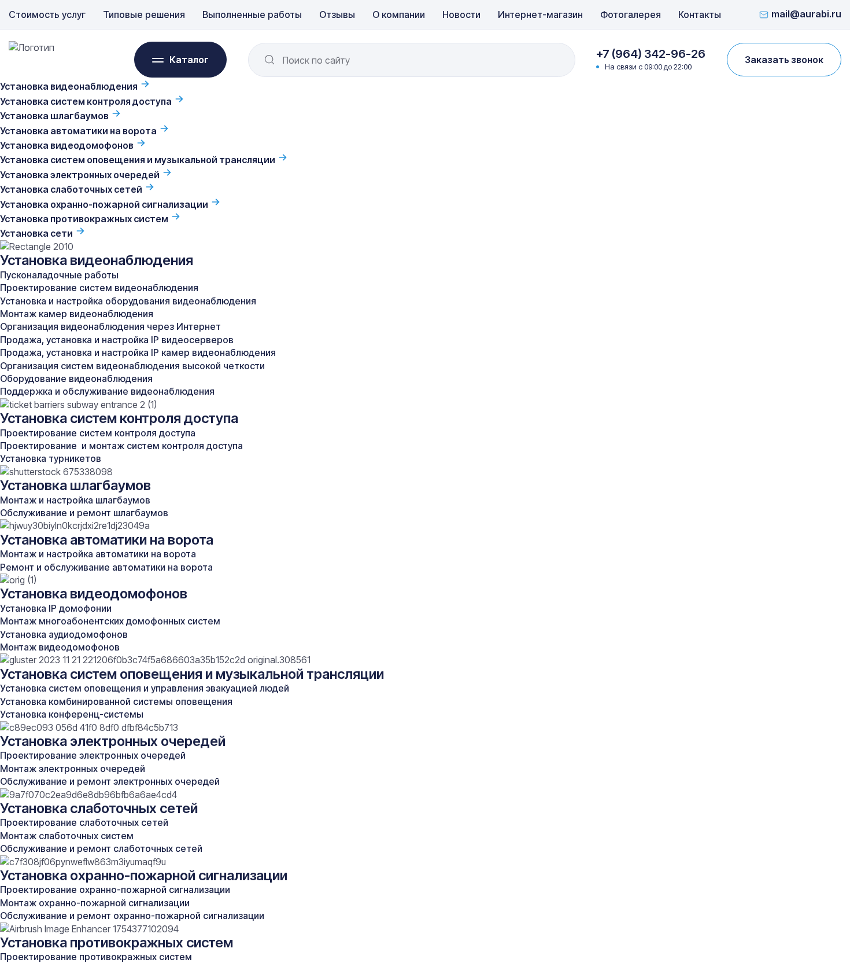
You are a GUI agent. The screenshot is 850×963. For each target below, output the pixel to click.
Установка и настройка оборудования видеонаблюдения (128, 301)
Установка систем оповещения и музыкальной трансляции (138, 160)
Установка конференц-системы (71, 714)
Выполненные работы (252, 14)
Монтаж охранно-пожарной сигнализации (95, 903)
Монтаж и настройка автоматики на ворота (98, 554)
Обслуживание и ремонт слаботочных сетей (101, 848)
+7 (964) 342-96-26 (650, 54)
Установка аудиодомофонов (64, 634)
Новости (461, 14)
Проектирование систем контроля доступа (97, 433)
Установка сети (37, 233)
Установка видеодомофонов (67, 145)
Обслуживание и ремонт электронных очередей (110, 781)
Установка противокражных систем (85, 219)
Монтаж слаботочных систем (67, 835)
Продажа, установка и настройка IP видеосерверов (117, 339)
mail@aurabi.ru (806, 14)
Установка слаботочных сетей (72, 189)
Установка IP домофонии (56, 608)
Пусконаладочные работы (59, 275)
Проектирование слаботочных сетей (84, 822)
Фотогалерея (630, 14)
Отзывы (337, 14)
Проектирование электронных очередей (93, 755)
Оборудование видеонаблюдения (76, 378)
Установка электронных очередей (80, 175)
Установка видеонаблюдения (69, 86)
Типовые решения (144, 14)
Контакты (699, 14)
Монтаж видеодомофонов (60, 647)
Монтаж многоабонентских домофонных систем (110, 621)
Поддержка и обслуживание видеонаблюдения (107, 391)
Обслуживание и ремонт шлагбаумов (84, 513)
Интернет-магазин (540, 14)
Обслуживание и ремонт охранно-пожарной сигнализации (132, 915)
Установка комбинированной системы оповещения (116, 701)
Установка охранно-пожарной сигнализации (105, 204)
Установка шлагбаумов (55, 116)
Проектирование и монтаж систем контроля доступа (121, 445)
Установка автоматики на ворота (79, 131)
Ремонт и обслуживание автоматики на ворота (106, 567)
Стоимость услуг (47, 14)
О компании (398, 14)
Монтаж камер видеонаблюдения (76, 313)
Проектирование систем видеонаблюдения (99, 287)
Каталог (189, 59)
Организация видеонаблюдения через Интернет (110, 326)
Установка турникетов (50, 458)
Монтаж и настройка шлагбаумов (75, 500)
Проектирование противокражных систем (96, 956)
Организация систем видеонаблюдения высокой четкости (132, 366)
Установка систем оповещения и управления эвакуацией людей (144, 688)
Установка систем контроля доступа (86, 101)
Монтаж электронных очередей (72, 768)
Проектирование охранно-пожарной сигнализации (115, 889)
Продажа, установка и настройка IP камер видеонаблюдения (138, 352)
